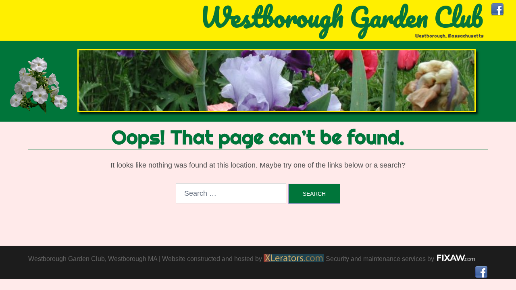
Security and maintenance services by (381, 258)
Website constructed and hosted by (213, 258)
